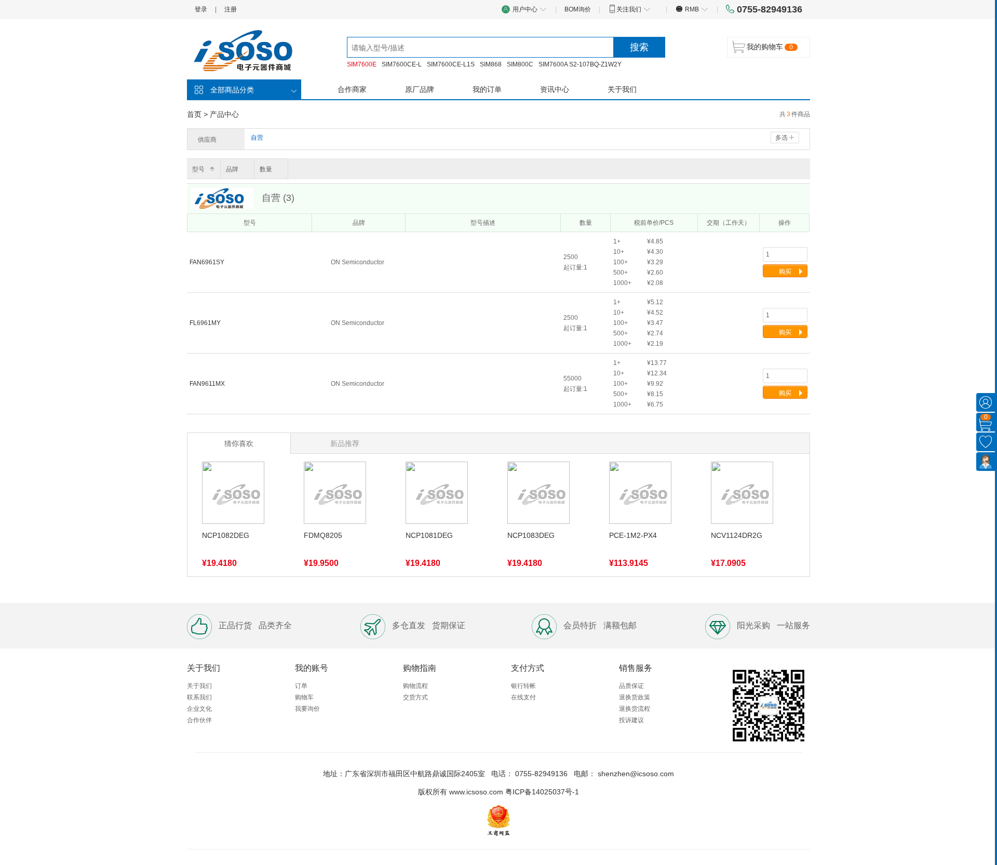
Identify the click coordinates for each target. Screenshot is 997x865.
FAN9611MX (208, 383)
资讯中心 (554, 89)
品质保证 (631, 686)
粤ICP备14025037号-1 (542, 792)
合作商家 (352, 89)
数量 (266, 169)
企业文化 (199, 708)
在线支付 (523, 697)
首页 (194, 114)
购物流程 (415, 686)
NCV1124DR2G (736, 535)
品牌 (232, 169)
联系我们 (199, 697)
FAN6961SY (208, 262)
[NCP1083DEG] (538, 494)
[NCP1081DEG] (437, 494)
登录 (201, 9)
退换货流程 (634, 708)
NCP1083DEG (531, 535)
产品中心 (224, 114)
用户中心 (526, 9)
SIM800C (520, 64)
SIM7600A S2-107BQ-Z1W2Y (580, 64)
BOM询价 (577, 9)
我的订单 (487, 89)
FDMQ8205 (323, 535)
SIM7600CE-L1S (451, 64)
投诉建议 (631, 720)
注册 (230, 9)
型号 (198, 169)
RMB (691, 9)
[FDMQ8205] (335, 494)
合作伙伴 (199, 720)
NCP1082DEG (225, 535)
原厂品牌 (419, 89)
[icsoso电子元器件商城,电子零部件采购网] (249, 49)
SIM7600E (361, 64)
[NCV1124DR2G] (742, 494)
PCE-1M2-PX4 (633, 535)
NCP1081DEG (429, 535)
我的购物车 (765, 47)
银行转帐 (523, 686)
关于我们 (622, 89)
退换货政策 (634, 697)
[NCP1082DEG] (233, 494)
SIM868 (491, 64)
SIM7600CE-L (402, 64)
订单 (301, 686)
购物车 (304, 697)
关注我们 (629, 9)
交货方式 (415, 697)
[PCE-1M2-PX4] (640, 494)
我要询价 (307, 708)
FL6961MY (206, 323)
